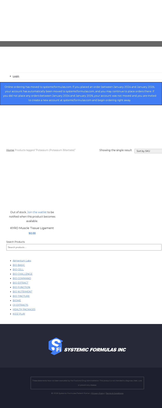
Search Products (15, 241)
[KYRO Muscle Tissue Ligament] (32, 184)
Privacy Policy (97, 393)
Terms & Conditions (114, 393)
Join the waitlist (37, 212)
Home (10, 150)
